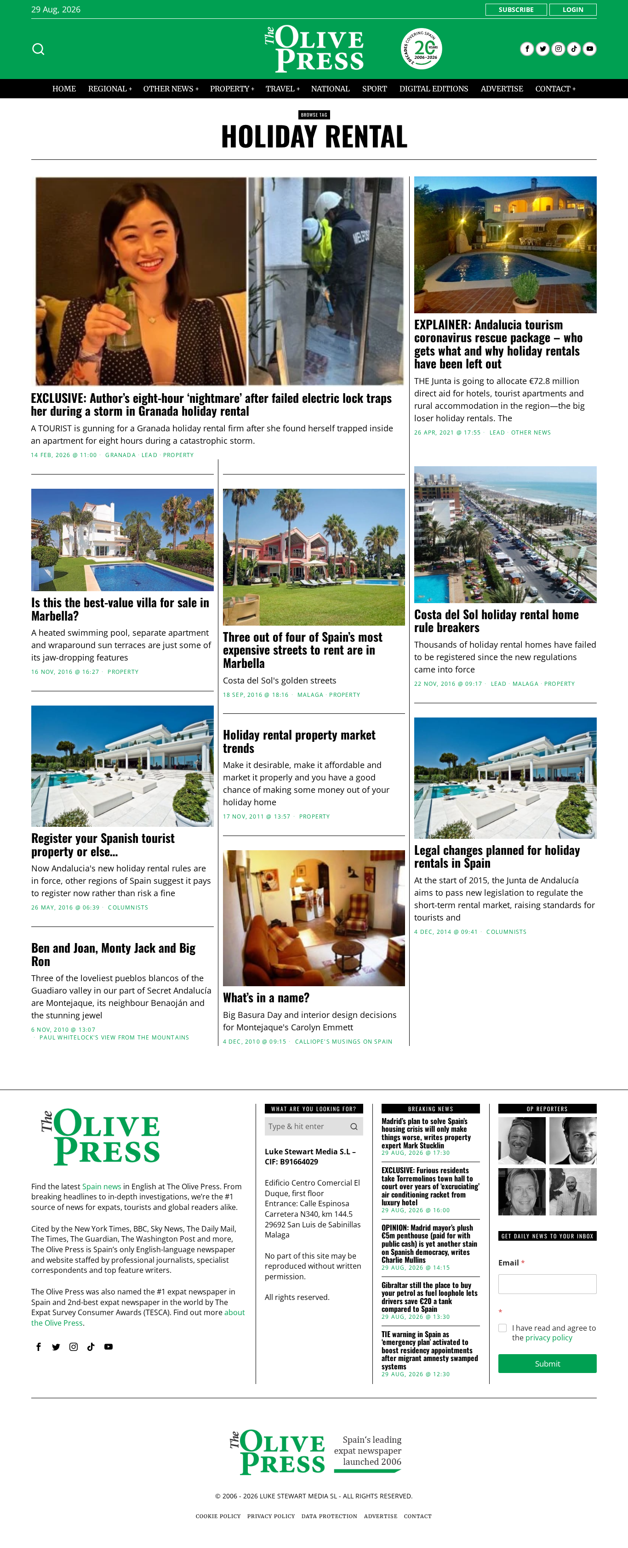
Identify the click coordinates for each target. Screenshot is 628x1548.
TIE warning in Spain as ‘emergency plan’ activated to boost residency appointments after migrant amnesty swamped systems (430, 1350)
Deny (182, 863)
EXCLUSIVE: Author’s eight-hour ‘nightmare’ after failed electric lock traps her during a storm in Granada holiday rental (211, 404)
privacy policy (548, 1338)
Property (178, 455)
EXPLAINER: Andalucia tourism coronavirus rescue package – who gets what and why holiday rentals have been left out (498, 344)
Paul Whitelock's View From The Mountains (114, 1037)
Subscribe (516, 9)
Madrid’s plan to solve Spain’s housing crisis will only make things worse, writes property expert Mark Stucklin (426, 1133)
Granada (120, 455)
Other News (531, 432)
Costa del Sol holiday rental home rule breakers (496, 621)
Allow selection (314, 863)
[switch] (262, 819)
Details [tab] (314, 702)
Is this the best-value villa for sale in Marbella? (120, 609)
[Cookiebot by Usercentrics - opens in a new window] (470, 673)
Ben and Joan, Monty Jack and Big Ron (113, 954)
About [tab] (452, 702)
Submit (547, 1363)
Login (573, 9)
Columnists (128, 907)
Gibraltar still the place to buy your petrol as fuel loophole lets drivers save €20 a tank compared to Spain (430, 1297)
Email (511, 1263)
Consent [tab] (176, 702)
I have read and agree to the (554, 1333)
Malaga (526, 684)
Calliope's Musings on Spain (344, 1041)
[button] (354, 1126)
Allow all (446, 863)
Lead (150, 455)
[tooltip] (527, 49)
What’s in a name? (266, 997)
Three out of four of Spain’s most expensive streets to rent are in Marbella (303, 650)
